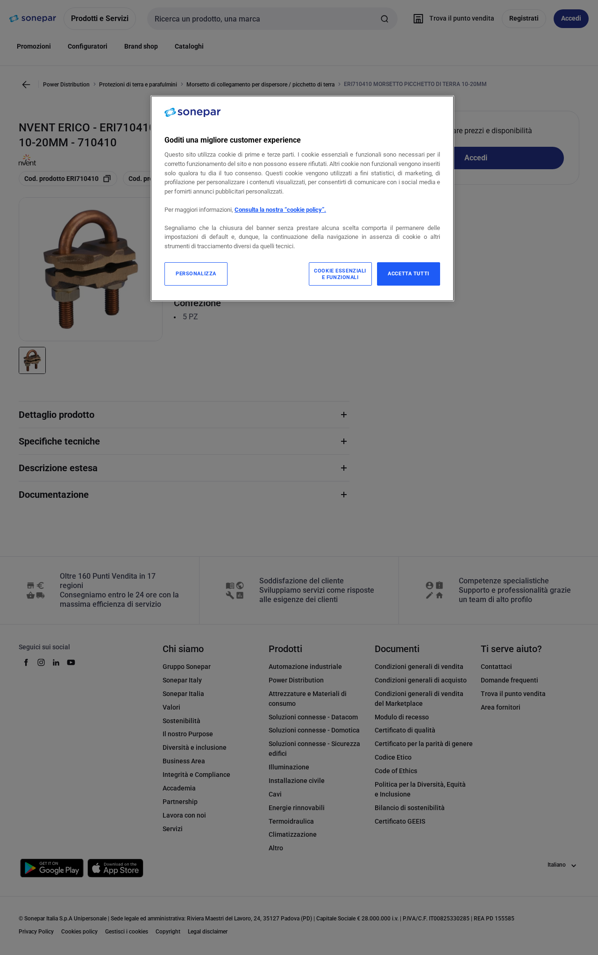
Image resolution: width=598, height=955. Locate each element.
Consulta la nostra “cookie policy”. (280, 209)
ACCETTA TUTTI (408, 273)
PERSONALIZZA (196, 273)
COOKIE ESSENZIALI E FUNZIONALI (340, 273)
